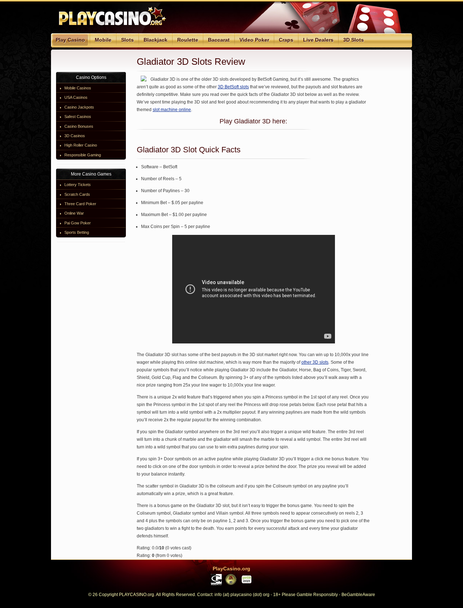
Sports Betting (76, 232)
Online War (74, 213)
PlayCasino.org (231, 568)
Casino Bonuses (78, 126)
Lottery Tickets (77, 184)
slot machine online (172, 109)
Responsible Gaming (82, 155)
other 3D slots (314, 362)
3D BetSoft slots (233, 86)
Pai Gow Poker (77, 223)
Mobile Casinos (77, 88)
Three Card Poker (80, 204)
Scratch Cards (77, 194)
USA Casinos (76, 97)
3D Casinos (74, 136)
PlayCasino (110, 16)
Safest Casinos (77, 116)
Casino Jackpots (79, 107)
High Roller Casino (80, 145)
